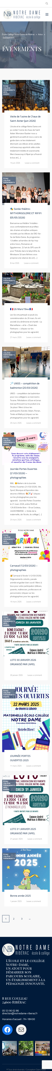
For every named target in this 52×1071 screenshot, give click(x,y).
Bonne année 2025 (20, 896)
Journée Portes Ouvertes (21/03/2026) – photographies (23, 473)
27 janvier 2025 (16, 838)
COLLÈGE (6, 88)
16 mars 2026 (15, 601)
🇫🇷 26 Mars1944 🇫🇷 (21, 309)
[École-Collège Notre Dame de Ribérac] (21, 14)
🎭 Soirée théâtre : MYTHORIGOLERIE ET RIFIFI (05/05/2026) (26, 213)
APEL (5, 92)
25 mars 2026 (15, 519)
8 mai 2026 (14, 263)
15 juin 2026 (15, 162)
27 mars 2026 (15, 337)
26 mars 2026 (15, 422)
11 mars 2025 (15, 765)
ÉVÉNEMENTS (9, 90)
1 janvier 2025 (16, 901)
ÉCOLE (5, 86)
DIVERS (6, 94)
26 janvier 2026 (16, 675)
